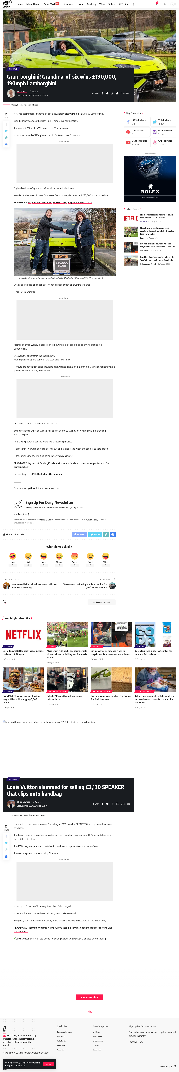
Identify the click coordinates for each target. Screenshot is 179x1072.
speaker (36, 846)
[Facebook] (137, 122)
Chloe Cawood (23, 802)
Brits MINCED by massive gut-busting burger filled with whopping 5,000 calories (21, 699)
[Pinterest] (137, 132)
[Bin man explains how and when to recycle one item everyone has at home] (131, 247)
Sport (142, 238)
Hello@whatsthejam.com (48, 474)
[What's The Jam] (7, 4)
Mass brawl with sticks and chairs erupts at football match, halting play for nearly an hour (157, 231)
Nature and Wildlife (58, 691)
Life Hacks (144, 250)
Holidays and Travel (148, 264)
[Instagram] (163, 132)
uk (57, 488)
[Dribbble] (163, 142)
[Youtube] (137, 142)
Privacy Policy (92, 520)
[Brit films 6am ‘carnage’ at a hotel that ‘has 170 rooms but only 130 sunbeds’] (131, 260)
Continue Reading (89, 997)
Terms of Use (20, 1065)
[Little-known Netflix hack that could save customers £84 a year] (131, 218)
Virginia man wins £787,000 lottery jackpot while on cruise (60, 202)
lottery (39, 488)
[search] (160, 4)
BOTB (17, 430)
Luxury (47, 488)
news (53, 488)
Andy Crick (22, 91)
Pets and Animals (145, 691)
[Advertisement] (65, 163)
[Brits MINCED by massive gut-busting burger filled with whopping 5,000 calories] (23, 679)
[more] (134, 4)
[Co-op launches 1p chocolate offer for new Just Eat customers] (155, 634)
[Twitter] (163, 122)
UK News (13, 69)
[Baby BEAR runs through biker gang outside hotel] (67, 679)
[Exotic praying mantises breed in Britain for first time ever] (111, 679)
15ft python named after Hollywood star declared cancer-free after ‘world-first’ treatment (155, 699)
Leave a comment (103, 602)
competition (29, 488)
